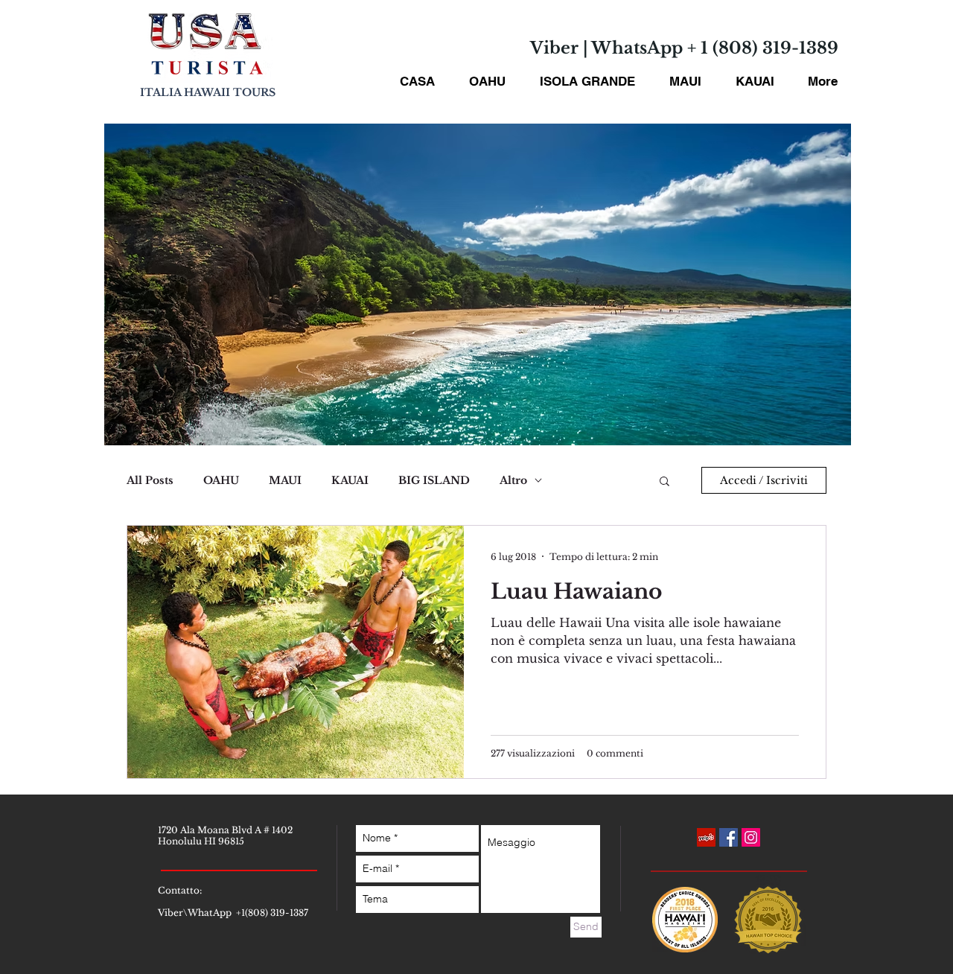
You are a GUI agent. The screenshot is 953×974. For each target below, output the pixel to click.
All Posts (150, 480)
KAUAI (350, 480)
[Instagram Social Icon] (751, 837)
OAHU (221, 480)
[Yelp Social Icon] (706, 837)
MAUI (285, 480)
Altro (513, 480)
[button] (664, 482)
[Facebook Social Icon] (728, 837)
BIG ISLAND (434, 480)
